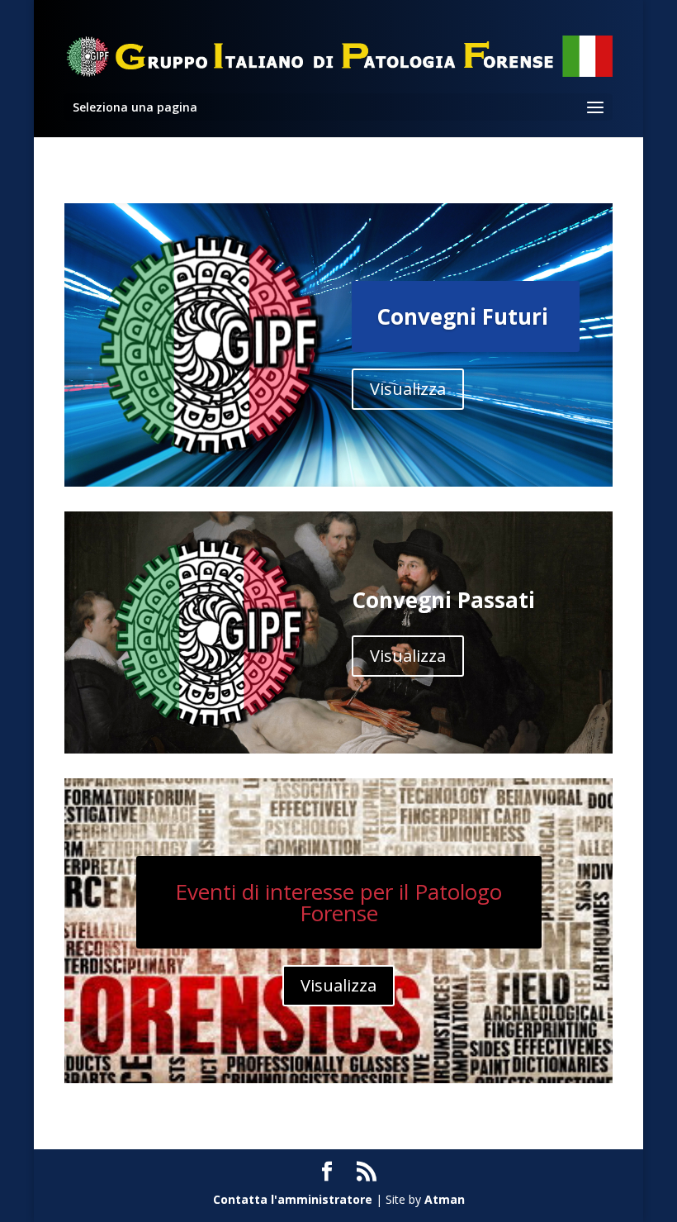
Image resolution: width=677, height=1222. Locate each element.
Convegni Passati (443, 600)
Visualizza (408, 389)
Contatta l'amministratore (292, 1199)
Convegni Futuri (462, 316)
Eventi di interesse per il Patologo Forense (338, 902)
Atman (444, 1199)
